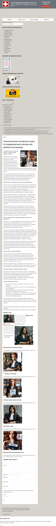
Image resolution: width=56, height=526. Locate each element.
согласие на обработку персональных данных (16, 490)
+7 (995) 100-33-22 (46, 3)
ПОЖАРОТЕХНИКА (8, 39)
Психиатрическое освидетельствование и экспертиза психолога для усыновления (19, 309)
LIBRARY (4, 137)
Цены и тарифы (34, 19)
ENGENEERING (7, 36)
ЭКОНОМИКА (7, 42)
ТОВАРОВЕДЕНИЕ (7, 48)
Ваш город (5, 486)
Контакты (46, 19)
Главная (9, 19)
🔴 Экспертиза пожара (8, 426)
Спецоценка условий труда (7, 511)
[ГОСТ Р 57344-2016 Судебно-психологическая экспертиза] (12, 103)
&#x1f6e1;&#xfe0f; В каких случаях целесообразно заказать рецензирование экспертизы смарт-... (29, 132)
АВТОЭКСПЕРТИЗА (8, 40)
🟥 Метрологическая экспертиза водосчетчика (13, 452)
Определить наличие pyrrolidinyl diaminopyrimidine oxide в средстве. (22, 129)
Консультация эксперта (6, 125)
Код (6, 465)
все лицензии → (5, 70)
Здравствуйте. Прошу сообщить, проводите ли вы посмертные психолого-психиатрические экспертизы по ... (28, 130)
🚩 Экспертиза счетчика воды (19, 324)
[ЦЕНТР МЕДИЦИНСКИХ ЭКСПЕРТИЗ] (5, 6)
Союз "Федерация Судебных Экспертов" (22, 509)
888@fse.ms (46, 4)
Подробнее (12, 522)
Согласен (1, 525)
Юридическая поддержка (7, 22)
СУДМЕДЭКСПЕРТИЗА (8, 30)
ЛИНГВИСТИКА (7, 43)
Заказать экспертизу (46, 6)
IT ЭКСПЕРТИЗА (7, 45)
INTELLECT (6, 46)
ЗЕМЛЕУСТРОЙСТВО (8, 33)
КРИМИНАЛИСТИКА (8, 35)
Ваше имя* (5, 477)
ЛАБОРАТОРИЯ (7, 51)
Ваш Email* (5, 474)
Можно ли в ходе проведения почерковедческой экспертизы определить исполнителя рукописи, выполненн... (31, 133)
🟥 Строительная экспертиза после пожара (9, 324)
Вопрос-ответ (22, 19)
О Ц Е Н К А (6, 38)
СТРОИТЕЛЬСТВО (7, 32)
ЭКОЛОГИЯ (6, 49)
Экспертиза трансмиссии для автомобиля (8, 336)
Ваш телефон (5, 481)
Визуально (4, 465)
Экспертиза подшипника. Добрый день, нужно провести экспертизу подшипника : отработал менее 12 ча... (31, 127)
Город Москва (7, 106)
